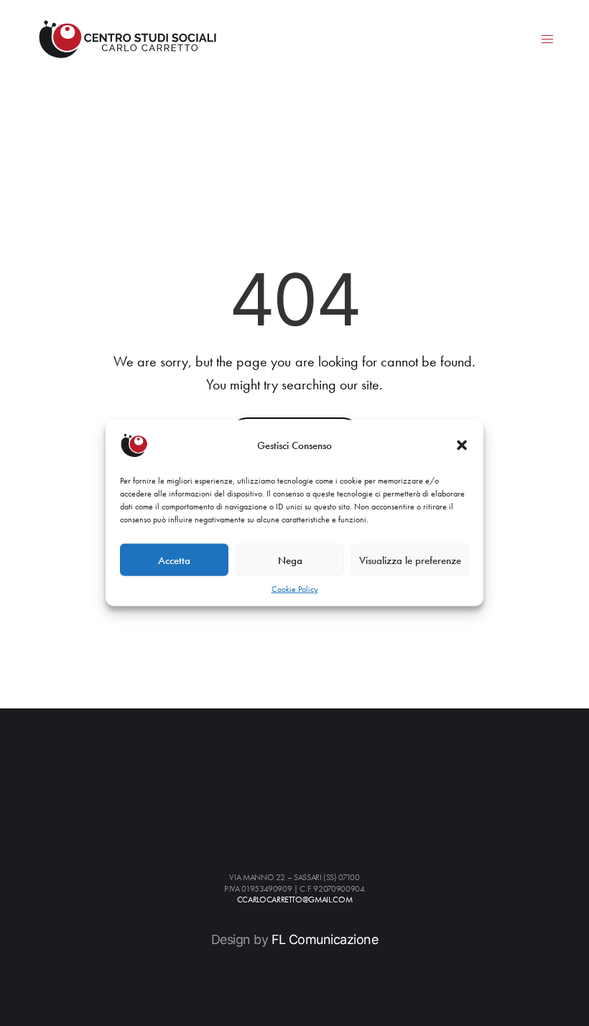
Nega (290, 560)
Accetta (174, 560)
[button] (462, 445)
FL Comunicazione (325, 939)
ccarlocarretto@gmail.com (294, 900)
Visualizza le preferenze (410, 560)
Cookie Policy (295, 589)
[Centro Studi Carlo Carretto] (127, 38)
